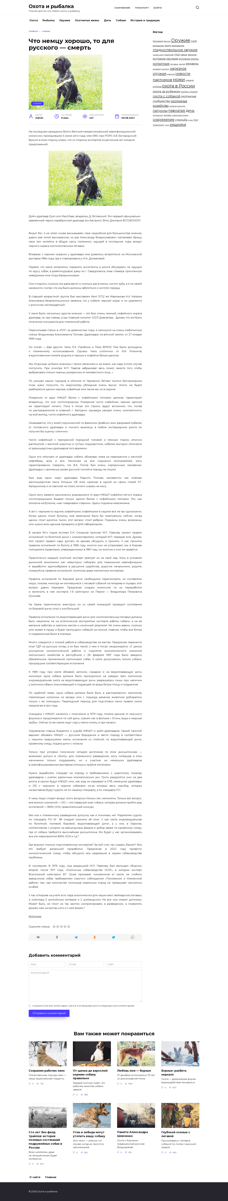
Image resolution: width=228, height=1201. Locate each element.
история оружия (165, 58)
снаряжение (163, 119)
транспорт (158, 125)
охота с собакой (166, 96)
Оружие (64, 20)
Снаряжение (122, 8)
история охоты (189, 58)
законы (192, 54)
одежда (190, 80)
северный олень (180, 115)
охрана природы (177, 106)
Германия (158, 41)
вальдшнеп (158, 45)
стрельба (181, 119)
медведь (192, 63)
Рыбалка (48, 20)
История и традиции (145, 20)
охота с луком (189, 91)
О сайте (34, 1177)
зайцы (184, 54)
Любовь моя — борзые (134, 1070)
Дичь (107, 20)
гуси (177, 54)
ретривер (167, 115)
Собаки (121, 20)
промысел (158, 115)
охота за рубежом (166, 91)
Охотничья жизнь (87, 20)
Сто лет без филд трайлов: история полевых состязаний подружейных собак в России (45, 1140)
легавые (174, 64)
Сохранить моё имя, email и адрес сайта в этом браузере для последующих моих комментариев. (83, 1006)
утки (167, 125)
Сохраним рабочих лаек (47, 1070)
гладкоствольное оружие (175, 50)
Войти (158, 8)
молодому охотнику (161, 69)
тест (196, 120)
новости (171, 74)
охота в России (178, 85)
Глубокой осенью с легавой (175, 1134)
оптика (157, 86)
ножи (179, 79)
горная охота (158, 55)
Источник (35, 916)
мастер (182, 64)
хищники (178, 124)
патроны (160, 110)
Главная (50, 1177)
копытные (161, 63)
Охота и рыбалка (51, 6)
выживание (178, 45)
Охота (33, 20)
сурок (190, 120)
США (194, 41)
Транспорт (142, 8)
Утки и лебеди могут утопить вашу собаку (89, 1134)
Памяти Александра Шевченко (132, 1134)
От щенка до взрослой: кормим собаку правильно (90, 1074)
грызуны (168, 54)
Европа (166, 41)
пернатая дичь (181, 110)
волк (168, 45)
